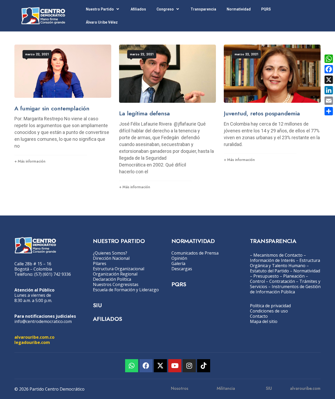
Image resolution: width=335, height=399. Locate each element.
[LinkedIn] (328, 90)
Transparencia (203, 9)
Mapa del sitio (263, 321)
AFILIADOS (107, 319)
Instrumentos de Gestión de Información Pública (285, 289)
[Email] (328, 100)
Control (257, 281)
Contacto (259, 316)
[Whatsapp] (131, 365)
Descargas (181, 269)
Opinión (179, 258)
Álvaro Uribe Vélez (102, 22)
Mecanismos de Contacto (278, 255)
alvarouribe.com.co (34, 337)
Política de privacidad (270, 306)
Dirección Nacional (111, 258)
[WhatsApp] (328, 58)
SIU (97, 305)
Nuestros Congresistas (115, 284)
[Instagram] (189, 365)
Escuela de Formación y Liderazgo (126, 290)
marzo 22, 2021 (37, 54)
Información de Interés (272, 260)
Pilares (99, 263)
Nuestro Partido (100, 9)
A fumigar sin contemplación (52, 108)
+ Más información (30, 161)
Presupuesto (266, 276)
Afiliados (138, 9)
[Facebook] (146, 365)
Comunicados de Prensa (195, 253)
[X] (328, 79)
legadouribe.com (32, 342)
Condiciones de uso (269, 311)
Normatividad (239, 9)
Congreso (165, 9)
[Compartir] (328, 111)
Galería (178, 263)
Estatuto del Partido (269, 271)
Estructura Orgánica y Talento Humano (285, 262)
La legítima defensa (144, 113)
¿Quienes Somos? (110, 253)
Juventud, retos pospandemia (262, 113)
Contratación (282, 281)
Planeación (294, 276)
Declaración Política (112, 279)
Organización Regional (115, 274)
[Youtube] (174, 365)
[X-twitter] (160, 365)
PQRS (266, 9)
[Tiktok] (203, 365)
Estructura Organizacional (118, 269)
